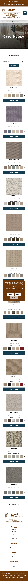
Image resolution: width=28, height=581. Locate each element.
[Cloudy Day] (13, 275)
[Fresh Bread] (22, 203)
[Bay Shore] (17, 312)
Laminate (14, 531)
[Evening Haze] (22, 275)
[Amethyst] (14, 114)
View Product (14, 100)
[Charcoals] (9, 203)
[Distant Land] (22, 492)
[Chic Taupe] (17, 95)
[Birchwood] (14, 330)
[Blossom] (22, 131)
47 (18, 504)
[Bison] (13, 239)
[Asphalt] (14, 474)
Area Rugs (14, 538)
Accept (10, 294)
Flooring (6, 21)
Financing (14, 545)
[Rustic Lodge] (22, 456)
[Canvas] (14, 186)
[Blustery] (17, 167)
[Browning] (17, 239)
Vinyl (14, 535)
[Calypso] (9, 492)
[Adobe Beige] (5, 312)
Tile (14, 536)
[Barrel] (14, 150)
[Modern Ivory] (9, 456)
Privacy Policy (14, 577)
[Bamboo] (9, 95)
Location (14, 555)
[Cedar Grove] (14, 438)
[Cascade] (13, 348)
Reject (17, 294)
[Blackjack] (9, 348)
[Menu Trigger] (25, 13)
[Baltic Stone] (14, 402)
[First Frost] (17, 203)
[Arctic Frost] (9, 239)
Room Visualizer (14, 547)
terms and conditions (12, 289)
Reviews (14, 556)
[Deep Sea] (22, 420)
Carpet (10, 21)
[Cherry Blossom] (22, 348)
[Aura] (14, 77)
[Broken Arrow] (22, 312)
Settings (14, 297)
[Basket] (9, 167)
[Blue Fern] (13, 167)
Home (2, 21)
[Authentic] (14, 258)
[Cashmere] (17, 348)
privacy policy (16, 288)
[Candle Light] (13, 420)
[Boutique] (22, 167)
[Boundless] (13, 95)
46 (16, 504)
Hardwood (14, 533)
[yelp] (14, 566)
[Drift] (17, 275)
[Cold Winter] (17, 420)
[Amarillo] (14, 222)
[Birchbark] (17, 131)
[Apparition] (13, 312)
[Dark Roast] (13, 203)
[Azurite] (9, 131)
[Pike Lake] (13, 456)
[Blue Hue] (9, 275)
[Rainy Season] (17, 456)
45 (14, 504)
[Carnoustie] (22, 239)
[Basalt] (13, 131)
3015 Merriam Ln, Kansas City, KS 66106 (15, 4)
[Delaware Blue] (22, 95)
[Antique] (9, 312)
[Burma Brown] (9, 420)
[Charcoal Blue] (13, 492)
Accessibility (16, 575)
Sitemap (21, 577)
